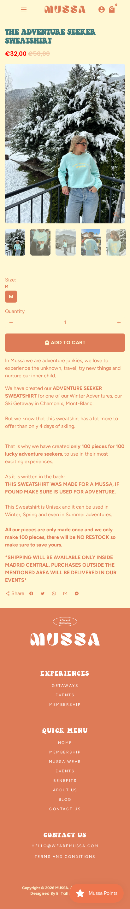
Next (119, 144)
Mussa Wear (65, 761)
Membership (65, 704)
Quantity (15, 311)
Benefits (65, 780)
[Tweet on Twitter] (42, 593)
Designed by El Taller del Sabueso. (65, 893)
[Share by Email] (65, 593)
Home (65, 743)
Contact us (65, 809)
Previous (11, 144)
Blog (65, 799)
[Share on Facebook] (31, 593)
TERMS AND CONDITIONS (65, 856)
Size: (10, 283)
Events (65, 695)
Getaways (65, 685)
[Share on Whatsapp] (54, 593)
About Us (65, 790)
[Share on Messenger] (76, 593)
